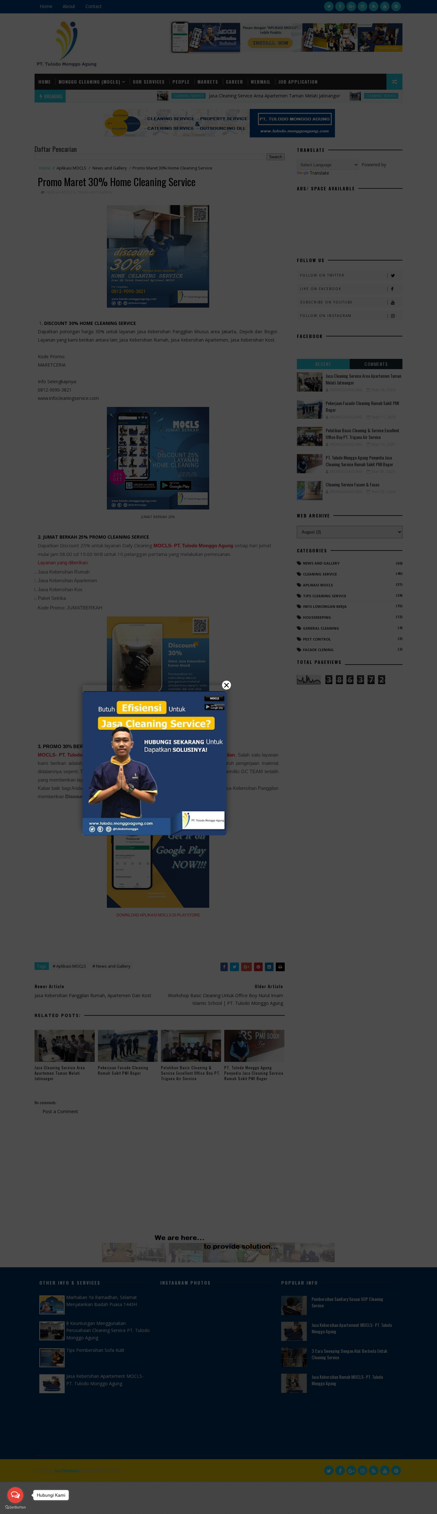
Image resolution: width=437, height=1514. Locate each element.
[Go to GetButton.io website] (15, 1507)
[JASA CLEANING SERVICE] (154, 763)
